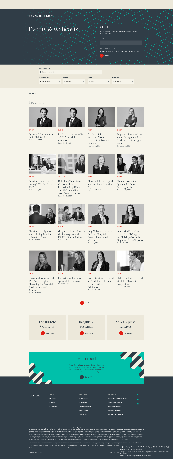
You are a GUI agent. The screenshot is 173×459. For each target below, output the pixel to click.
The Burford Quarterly (115, 402)
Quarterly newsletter (108, 51)
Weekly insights (122, 51)
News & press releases (115, 415)
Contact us (53, 406)
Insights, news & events (41, 16)
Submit (107, 55)
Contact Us (89, 377)
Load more (89, 303)
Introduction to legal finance (117, 398)
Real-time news (135, 51)
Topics (90, 78)
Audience (115, 78)
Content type (44, 78)
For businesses (84, 398)
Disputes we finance (85, 406)
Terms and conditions (115, 452)
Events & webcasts (114, 406)
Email (102, 38)
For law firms (83, 402)
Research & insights (114, 410)
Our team (52, 398)
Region (65, 78)
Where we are (83, 410)
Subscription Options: (108, 48)
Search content (45, 68)
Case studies (83, 415)
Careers (52, 402)
